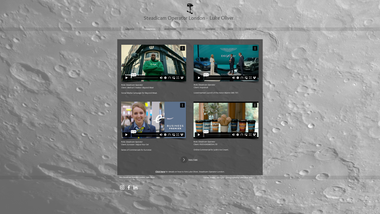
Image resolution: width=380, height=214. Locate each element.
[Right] (183, 159)
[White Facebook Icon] (129, 187)
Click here (160, 171)
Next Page (192, 159)
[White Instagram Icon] (122, 187)
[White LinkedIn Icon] (135, 187)
